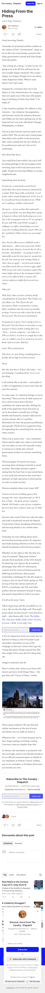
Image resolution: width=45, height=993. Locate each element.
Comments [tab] (8, 843)
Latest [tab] (11, 875)
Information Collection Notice (27, 804)
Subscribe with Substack (24, 959)
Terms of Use (34, 802)
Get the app (35, 981)
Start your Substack (15, 981)
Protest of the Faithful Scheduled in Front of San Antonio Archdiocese (16, 889)
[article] (22, 889)
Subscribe (30, 3)
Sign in (39, 3)
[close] (38, 911)
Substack (10, 987)
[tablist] (13, 843)
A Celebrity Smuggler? (14, 903)
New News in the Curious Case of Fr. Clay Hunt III (15, 883)
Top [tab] (5, 875)
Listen (39, 27)
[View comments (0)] (13, 34)
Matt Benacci (13, 26)
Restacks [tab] (18, 843)
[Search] (40, 874)
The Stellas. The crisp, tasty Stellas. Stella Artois (21, 618)
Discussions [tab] (21, 875)
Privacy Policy (31, 970)
